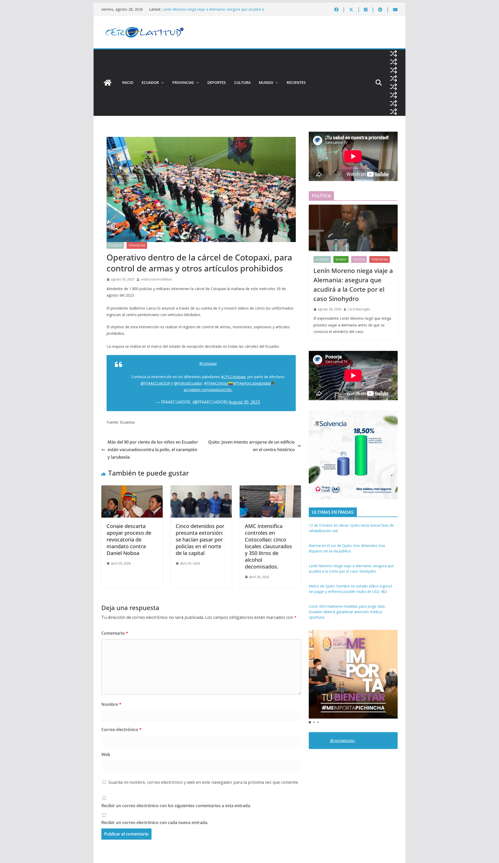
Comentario (114, 633)
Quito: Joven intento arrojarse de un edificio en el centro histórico (251, 445)
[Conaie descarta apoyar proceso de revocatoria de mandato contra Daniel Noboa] (132, 489)
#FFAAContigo (216, 383)
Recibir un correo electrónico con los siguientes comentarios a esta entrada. (176, 805)
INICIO (127, 82)
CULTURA (242, 82)
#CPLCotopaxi (233, 376)
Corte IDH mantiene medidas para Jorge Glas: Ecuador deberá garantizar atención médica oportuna (347, 612)
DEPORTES (216, 82)
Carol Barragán (358, 309)
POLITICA (359, 259)
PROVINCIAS (183, 82)
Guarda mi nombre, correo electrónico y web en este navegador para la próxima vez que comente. (203, 782)
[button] (161, 82)
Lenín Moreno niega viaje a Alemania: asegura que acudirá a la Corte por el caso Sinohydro (213, 12)
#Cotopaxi (208, 363)
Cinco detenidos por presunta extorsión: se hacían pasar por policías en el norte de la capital (200, 540)
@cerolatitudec (342, 740)
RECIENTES (296, 82)
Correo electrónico (121, 729)
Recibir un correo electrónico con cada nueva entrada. (154, 822)
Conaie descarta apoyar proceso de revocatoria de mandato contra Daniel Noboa (129, 540)
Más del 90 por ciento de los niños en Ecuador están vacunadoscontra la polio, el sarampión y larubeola (153, 449)
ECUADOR (150, 82)
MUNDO (266, 82)
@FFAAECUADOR (155, 383)
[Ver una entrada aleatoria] (393, 53)
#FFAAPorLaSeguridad (252, 383)
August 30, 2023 (244, 402)
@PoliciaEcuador (188, 383)
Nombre (111, 704)
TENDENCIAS (137, 245)
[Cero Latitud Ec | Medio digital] (107, 82)
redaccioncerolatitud (156, 279)
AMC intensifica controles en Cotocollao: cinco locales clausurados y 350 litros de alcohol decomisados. (268, 546)
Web (105, 754)
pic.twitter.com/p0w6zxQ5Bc (208, 389)
